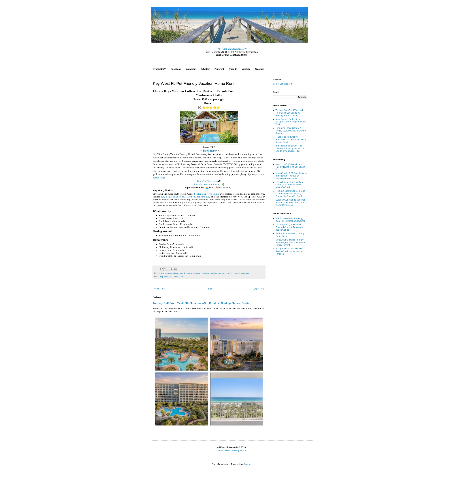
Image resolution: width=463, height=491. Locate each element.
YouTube (246, 69)
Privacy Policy (239, 450)
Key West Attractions (207, 181)
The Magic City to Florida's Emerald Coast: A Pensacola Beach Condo (289, 227)
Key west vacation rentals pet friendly (200, 273)
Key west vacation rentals (172, 273)
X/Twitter (205, 69)
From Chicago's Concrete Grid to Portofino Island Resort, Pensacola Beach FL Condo (290, 193)
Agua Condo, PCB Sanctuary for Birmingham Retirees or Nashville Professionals (291, 176)
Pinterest (219, 69)
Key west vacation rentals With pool (233, 273)
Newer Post (159, 289)
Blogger (247, 464)
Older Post (259, 289)
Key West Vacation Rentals (207, 184)
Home (210, 289)
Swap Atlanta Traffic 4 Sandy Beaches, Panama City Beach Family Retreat (290, 242)
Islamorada (178, 196)
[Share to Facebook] (172, 269)
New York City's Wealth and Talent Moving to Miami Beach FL (290, 167)
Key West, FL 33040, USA (171, 276)
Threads (233, 69)
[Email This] (161, 269)
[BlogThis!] (165, 269)
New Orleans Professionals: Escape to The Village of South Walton (290, 122)
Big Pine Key (203, 196)
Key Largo (166, 196)
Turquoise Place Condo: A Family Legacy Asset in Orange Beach (290, 131)
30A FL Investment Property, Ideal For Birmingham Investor (290, 219)
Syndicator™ (159, 69)
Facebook (176, 69)
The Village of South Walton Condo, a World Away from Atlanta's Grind (289, 185)
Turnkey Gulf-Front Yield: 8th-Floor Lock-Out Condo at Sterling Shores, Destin (201, 303)
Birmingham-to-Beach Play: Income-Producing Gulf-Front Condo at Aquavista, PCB (289, 148)
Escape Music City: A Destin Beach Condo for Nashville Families (289, 251)
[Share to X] (168, 269)
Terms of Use (223, 450)
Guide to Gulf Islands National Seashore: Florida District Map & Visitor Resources (291, 202)
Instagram (191, 69)
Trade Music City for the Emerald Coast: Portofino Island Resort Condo (291, 139)
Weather (259, 69)
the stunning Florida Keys (206, 193)
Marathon (190, 196)
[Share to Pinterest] (175, 269)
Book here (209, 150)
